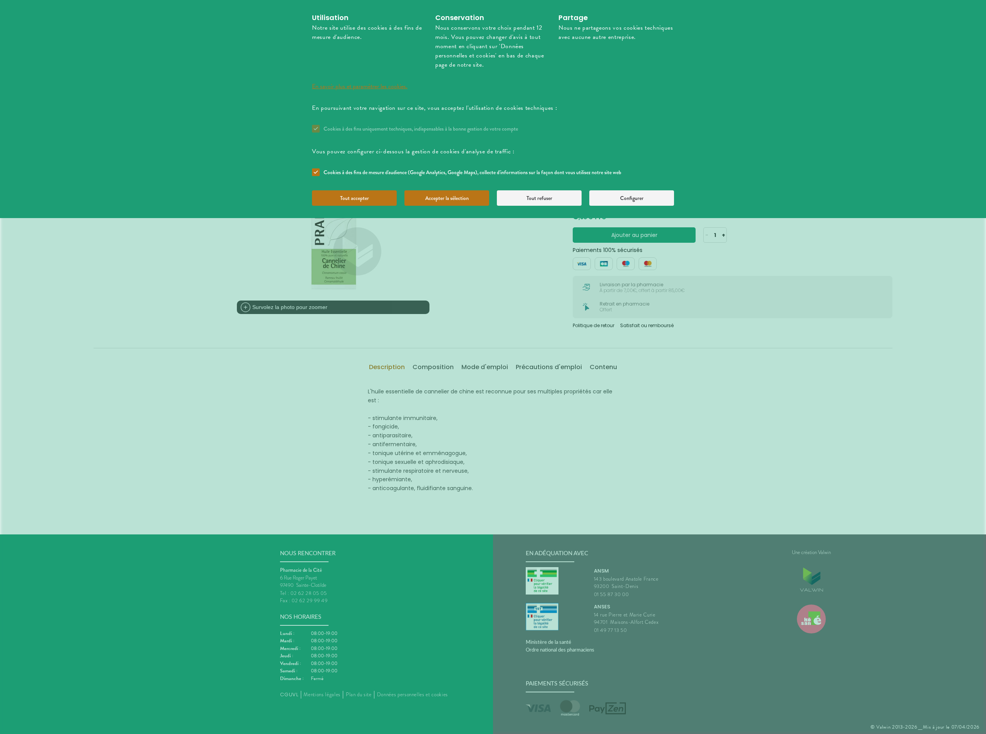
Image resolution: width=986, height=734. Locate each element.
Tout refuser (539, 198)
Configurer (632, 198)
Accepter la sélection (447, 198)
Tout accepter (354, 198)
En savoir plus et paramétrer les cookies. (359, 86)
